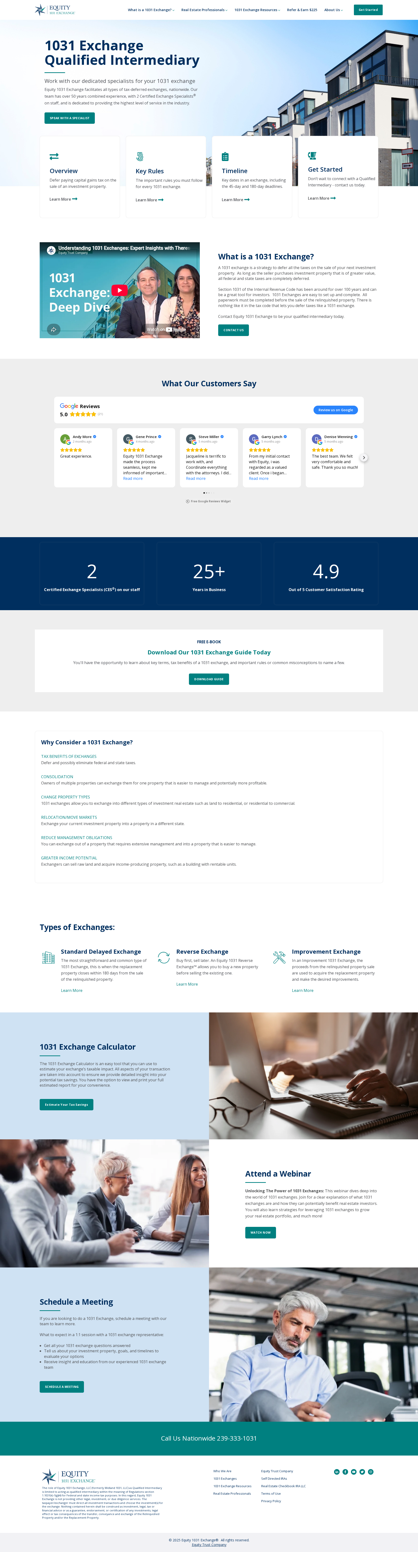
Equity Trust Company (277, 1471)
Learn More (318, 198)
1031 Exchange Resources (232, 1486)
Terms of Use (271, 1493)
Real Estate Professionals (232, 1493)
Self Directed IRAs (274, 1478)
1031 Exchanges (225, 1478)
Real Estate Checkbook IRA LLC (283, 1486)
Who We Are (222, 1471)
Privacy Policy (271, 1501)
